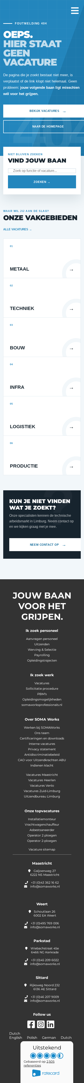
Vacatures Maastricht (42, 775)
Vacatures (41, 683)
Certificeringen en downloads (42, 738)
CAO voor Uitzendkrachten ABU (42, 760)
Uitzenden (42, 644)
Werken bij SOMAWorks (42, 728)
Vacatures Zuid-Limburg (42, 791)
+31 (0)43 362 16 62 (45, 882)
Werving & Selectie (42, 650)
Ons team (41, 733)
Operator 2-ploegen (42, 841)
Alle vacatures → (17, 229)
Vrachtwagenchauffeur (42, 824)
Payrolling (42, 655)
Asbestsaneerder (42, 830)
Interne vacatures (42, 744)
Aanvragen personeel (42, 639)
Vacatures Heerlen (42, 780)
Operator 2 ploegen (42, 835)
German (49, 1038)
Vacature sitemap (42, 849)
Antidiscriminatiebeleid (41, 755)
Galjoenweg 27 (44, 873)
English (16, 1038)
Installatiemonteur (42, 819)
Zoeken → (42, 182)
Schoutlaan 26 (44, 913)
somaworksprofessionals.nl (42, 705)
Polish (32, 1038)
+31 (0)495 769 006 (45, 923)
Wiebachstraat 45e (44, 950)
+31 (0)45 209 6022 (45, 960)
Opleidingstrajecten (42, 660)
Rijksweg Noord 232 (44, 987)
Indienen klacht (41, 765)
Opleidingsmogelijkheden (41, 699)
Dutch (14, 1033)
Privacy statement (42, 749)
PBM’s (42, 694)
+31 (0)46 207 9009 (45, 997)
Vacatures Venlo (42, 786)
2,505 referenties (39, 1063)
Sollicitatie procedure (42, 689)
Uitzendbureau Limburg (42, 796)
